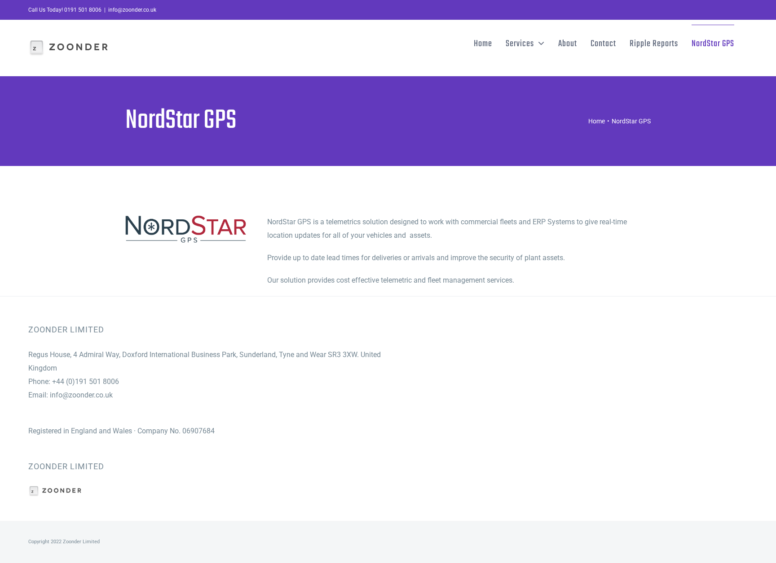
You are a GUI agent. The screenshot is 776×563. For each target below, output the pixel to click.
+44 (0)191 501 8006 (85, 381)
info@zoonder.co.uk (132, 10)
